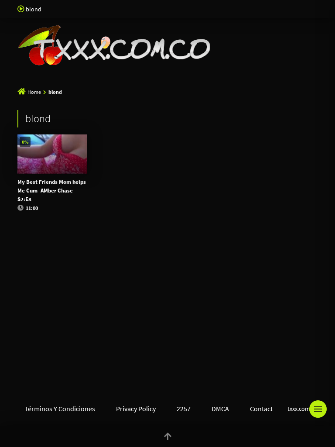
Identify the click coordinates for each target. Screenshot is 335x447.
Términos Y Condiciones (59, 408)
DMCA (220, 408)
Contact (261, 408)
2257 (184, 408)
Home (34, 92)
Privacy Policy (136, 408)
